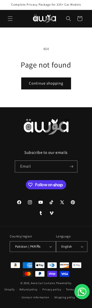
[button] (10, 18)
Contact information (35, 297)
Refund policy (28, 289)
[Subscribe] (71, 166)
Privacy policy (51, 289)
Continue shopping (46, 83)
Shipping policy (64, 297)
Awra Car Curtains (43, 283)
